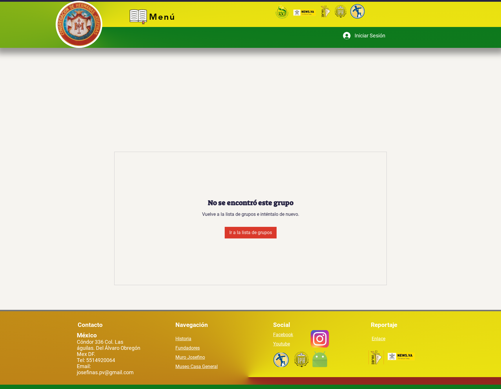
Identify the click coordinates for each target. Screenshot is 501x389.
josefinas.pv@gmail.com (105, 372)
